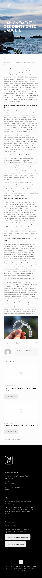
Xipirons (9, 568)
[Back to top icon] (21, 562)
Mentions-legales (19, 568)
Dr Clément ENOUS (19, 63)
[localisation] (9, 504)
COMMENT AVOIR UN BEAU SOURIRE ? (21, 426)
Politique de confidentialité (26, 569)
